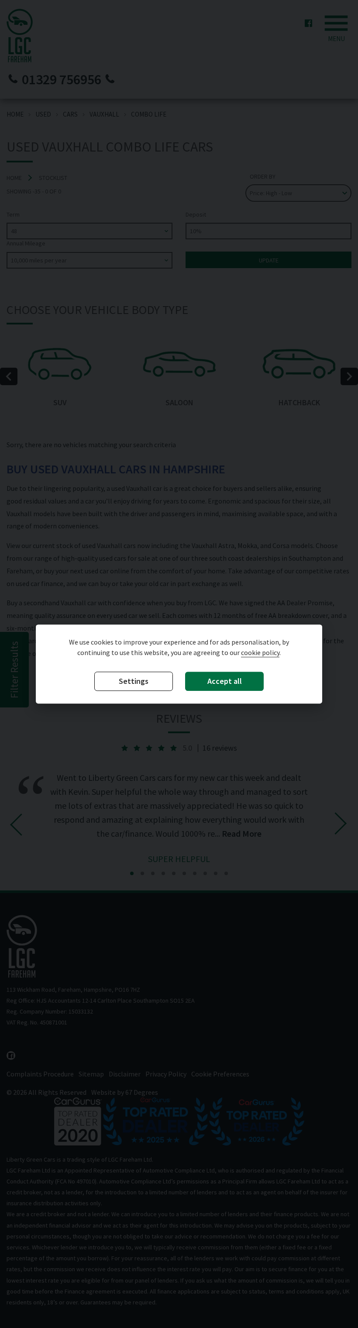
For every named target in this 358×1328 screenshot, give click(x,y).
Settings (133, 681)
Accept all (224, 681)
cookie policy (260, 652)
